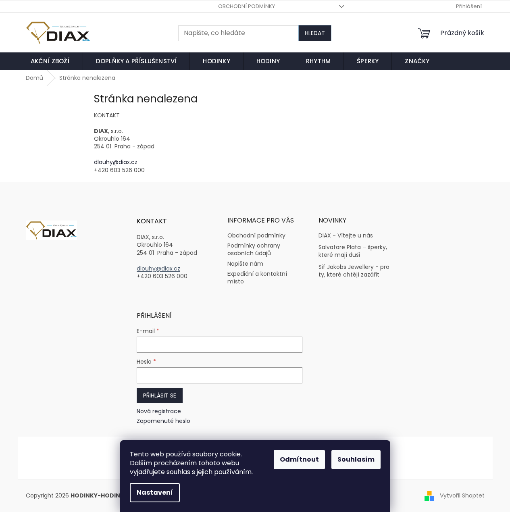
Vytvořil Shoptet (462, 495)
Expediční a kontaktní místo (257, 277)
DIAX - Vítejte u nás (345, 235)
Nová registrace (159, 411)
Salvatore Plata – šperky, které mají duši (352, 251)
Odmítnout (299, 459)
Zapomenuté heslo (163, 421)
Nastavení (155, 492)
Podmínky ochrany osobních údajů (253, 249)
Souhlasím (356, 459)
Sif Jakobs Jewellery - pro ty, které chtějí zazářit (353, 271)
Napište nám (245, 264)
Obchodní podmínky (246, 6)
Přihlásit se (159, 395)
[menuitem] (50, 61)
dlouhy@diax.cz (115, 162)
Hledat (315, 33)
